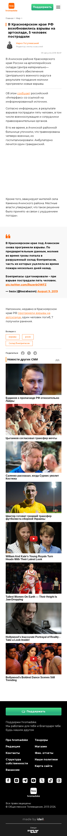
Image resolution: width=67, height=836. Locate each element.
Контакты (13, 753)
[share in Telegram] (35, 353)
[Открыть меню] (58, 7)
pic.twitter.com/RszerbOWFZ (26, 284)
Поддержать (42, 7)
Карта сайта (43, 766)
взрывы (12, 337)
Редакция (13, 746)
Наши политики (46, 759)
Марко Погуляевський (27, 43)
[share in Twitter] (29, 353)
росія (28, 337)
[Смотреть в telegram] (25, 780)
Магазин (41, 746)
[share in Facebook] (23, 353)
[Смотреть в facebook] (8, 780)
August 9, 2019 (47, 291)
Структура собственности (17, 761)
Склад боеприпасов (19, 343)
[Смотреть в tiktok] (50, 780)
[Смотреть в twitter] (42, 780)
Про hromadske (17, 740)
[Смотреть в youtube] (33, 780)
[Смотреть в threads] (59, 780)
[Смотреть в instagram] (16, 780)
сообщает (23, 93)
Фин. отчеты (44, 753)
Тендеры (41, 740)
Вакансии (13, 769)
